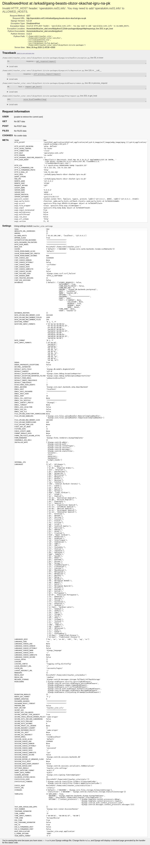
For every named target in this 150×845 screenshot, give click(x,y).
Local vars (13, 66)
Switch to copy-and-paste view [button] (25, 53)
